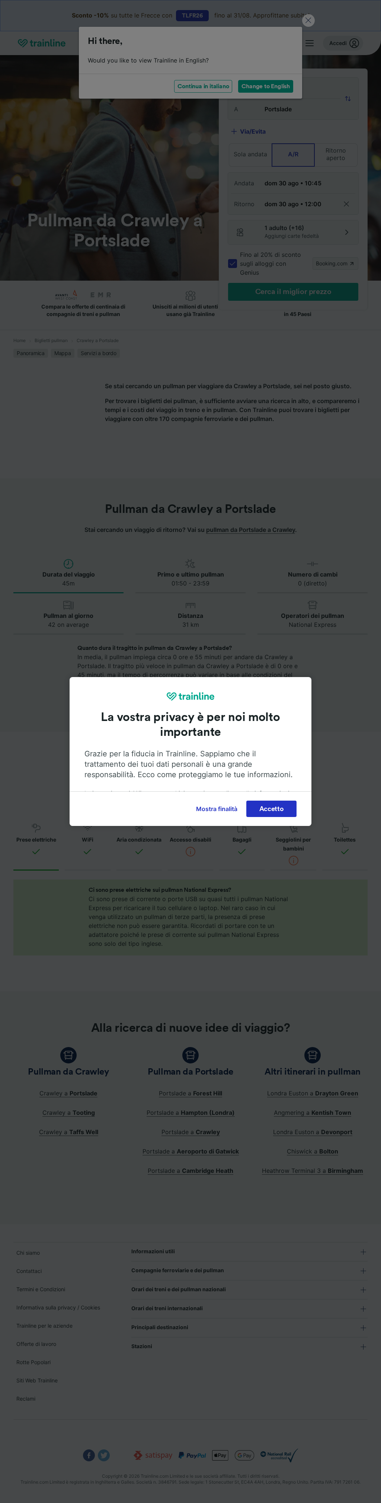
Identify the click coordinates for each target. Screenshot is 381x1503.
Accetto (271, 808)
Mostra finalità (216, 809)
